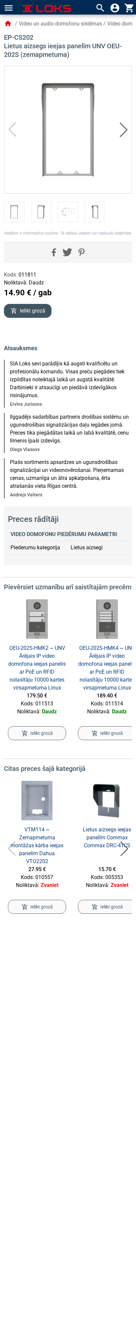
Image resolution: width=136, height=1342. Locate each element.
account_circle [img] (115, 8)
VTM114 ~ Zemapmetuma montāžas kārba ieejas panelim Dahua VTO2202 (37, 845)
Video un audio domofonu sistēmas (60, 24)
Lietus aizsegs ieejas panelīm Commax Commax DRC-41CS (107, 837)
